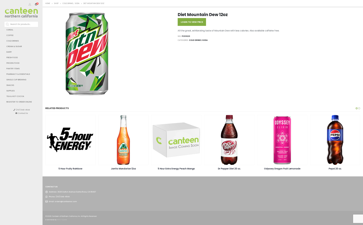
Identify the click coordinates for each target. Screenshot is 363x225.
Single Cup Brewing (16, 79)
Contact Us (23, 113)
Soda (205, 40)
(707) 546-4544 (23, 110)
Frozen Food (12, 63)
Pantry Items (13, 68)
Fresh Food (12, 57)
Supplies (10, 90)
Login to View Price (192, 21)
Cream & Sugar (14, 46)
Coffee (9, 35)
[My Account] (30, 4)
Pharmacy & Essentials (18, 74)
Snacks (10, 85)
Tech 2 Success (62, 220)
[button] (356, 108)
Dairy (9, 52)
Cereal (9, 29)
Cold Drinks (12, 41)
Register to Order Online (19, 101)
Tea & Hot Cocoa (15, 96)
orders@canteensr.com (66, 201)
